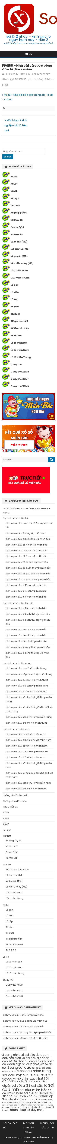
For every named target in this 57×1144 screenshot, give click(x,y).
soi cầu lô (39, 1085)
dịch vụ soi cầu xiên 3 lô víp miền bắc (26, 635)
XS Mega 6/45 (19, 212)
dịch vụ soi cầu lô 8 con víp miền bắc (26, 608)
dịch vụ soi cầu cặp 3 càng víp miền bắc (28, 538)
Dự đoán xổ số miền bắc (16, 518)
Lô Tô (6, 956)
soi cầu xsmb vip (41, 1096)
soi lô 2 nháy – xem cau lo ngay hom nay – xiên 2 (28, 38)
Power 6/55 (17, 227)
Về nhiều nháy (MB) (22, 263)
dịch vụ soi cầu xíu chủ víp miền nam (26, 788)
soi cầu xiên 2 (18, 1096)
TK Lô (6, 905)
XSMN (14, 183)
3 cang (7, 1055)
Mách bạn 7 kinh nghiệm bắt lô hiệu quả (16, 125)
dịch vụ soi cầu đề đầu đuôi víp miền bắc (28, 573)
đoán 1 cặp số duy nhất (27, 1110)
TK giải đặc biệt (19, 321)
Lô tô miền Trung (21, 357)
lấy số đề (46, 1064)
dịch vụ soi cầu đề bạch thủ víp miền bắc (28, 567)
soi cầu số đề (33, 1093)
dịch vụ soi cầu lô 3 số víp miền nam (25, 757)
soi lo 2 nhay (25, 1102)
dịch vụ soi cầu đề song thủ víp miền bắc (28, 579)
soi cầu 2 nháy (24, 1081)
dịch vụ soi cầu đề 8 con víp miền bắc (26, 556)
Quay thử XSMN (20, 386)
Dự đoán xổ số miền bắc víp (18, 603)
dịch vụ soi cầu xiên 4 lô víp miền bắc (26, 641)
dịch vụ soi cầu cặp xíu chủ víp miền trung (29, 674)
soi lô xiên (45, 1105)
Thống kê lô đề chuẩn (15, 801)
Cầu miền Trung (20, 277)
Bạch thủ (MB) (19, 241)
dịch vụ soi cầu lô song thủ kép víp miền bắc (27, 1032)
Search (8, 156)
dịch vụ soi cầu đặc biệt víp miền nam (27, 745)
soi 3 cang (10, 1068)
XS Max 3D (17, 234)
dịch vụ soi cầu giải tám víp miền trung (27, 685)
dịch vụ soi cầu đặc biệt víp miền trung (27, 679)
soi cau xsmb (38, 1075)
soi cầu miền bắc (33, 1090)
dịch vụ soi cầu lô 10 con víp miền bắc (26, 585)
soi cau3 (36, 1068)
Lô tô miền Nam (20, 350)
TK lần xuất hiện (20, 328)
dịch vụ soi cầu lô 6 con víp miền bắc (26, 596)
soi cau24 (14, 1071)
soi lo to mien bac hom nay (29, 1105)
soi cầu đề (32, 1099)
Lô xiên (15, 292)
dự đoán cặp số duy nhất (20, 1064)
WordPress (28, 1141)
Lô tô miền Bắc (19, 342)
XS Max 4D (17, 220)
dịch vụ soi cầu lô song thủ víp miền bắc (28, 647)
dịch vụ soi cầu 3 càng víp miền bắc (25, 533)
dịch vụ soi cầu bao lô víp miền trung (26, 668)
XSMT (14, 191)
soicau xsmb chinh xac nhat (22, 1078)
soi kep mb (12, 1102)
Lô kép (14, 299)
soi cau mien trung (35, 1071)
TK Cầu (7, 864)
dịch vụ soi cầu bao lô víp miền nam (25, 734)
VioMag (15, 1137)
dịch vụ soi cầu (25, 1058)
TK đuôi (15, 313)
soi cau (24, 1067)
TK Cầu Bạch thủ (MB (17, 869)
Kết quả (15, 198)
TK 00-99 (16, 335)
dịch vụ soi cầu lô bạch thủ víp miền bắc (28, 614)
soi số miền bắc (34, 1107)
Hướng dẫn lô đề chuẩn (15, 795)
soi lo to (36, 1102)
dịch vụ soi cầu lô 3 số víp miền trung (26, 691)
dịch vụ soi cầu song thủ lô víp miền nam (28, 782)
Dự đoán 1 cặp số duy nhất (33, 1061)
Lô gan (15, 285)
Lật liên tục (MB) (20, 249)
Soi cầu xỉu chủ (13, 1099)
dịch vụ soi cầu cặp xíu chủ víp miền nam (28, 740)
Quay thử (16, 364)
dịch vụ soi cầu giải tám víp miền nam (27, 751)
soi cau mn (12, 1075)
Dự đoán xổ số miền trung (17, 663)
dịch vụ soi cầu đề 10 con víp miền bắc (27, 562)
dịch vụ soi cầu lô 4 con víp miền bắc (26, 591)
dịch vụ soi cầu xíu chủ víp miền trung (26, 722)
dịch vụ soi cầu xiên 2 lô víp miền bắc (26, 629)
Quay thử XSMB (20, 371)
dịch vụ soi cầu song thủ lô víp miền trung (29, 717)
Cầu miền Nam (19, 270)
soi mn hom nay (20, 1107)
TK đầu (15, 306)
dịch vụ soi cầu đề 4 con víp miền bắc (26, 544)
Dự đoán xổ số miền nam (16, 729)
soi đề (44, 1107)
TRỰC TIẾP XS (10, 806)
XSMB (14, 176)
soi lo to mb (46, 1102)
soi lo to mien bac (9, 1105)
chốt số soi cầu (24, 1055)
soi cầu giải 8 (21, 1085)
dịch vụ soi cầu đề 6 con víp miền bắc (26, 550)
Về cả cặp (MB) (19, 256)
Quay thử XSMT (20, 378)
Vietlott (15, 205)
